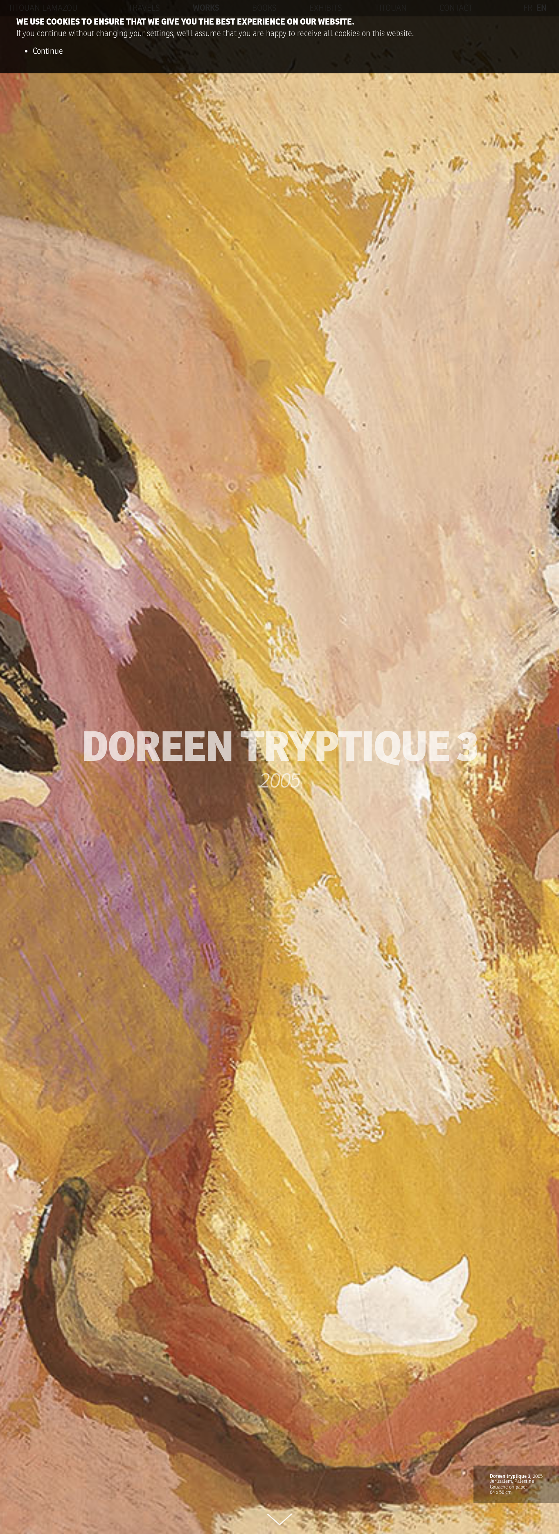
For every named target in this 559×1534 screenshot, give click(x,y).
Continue (48, 51)
